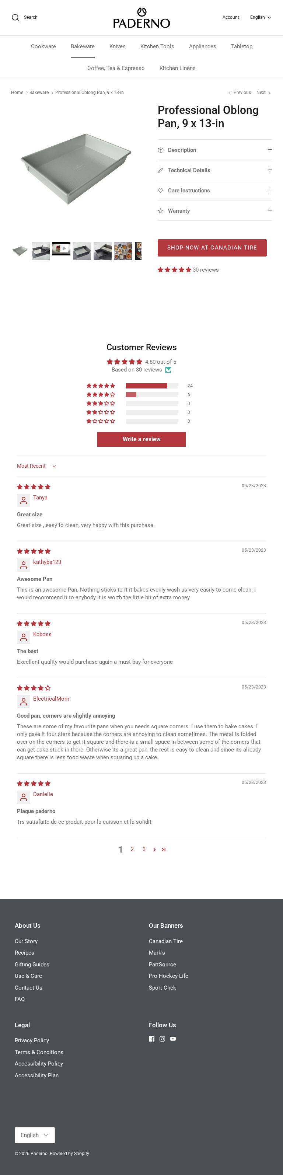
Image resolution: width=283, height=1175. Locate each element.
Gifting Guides (32, 964)
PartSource (162, 964)
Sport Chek (162, 987)
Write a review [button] (142, 439)
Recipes (24, 952)
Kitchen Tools (157, 46)
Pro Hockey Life (168, 976)
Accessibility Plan (37, 1075)
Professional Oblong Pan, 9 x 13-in (89, 92)
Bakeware (83, 46)
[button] (175, 269)
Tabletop (241, 46)
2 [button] (132, 849)
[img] (33, 487)
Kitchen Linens (178, 68)
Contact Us (28, 987)
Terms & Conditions (39, 1052)
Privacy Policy (32, 1040)
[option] (76, 169)
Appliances (202, 46)
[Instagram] (162, 1039)
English (257, 17)
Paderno (39, 1153)
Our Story (26, 941)
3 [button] (144, 849)
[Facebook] (151, 1039)
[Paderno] (141, 17)
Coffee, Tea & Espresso (116, 68)
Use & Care (28, 976)
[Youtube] (173, 1039)
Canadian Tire (166, 941)
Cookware (43, 46)
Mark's (157, 952)
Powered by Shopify (69, 1153)
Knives (117, 46)
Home (17, 92)
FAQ (20, 999)
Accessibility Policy (39, 1063)
